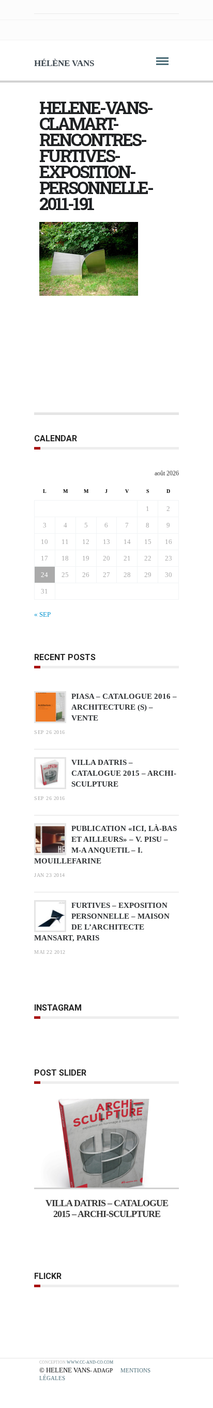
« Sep (42, 614)
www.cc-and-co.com (90, 1362)
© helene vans (64, 1370)
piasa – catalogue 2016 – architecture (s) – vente (124, 707)
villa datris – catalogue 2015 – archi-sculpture (123, 773)
